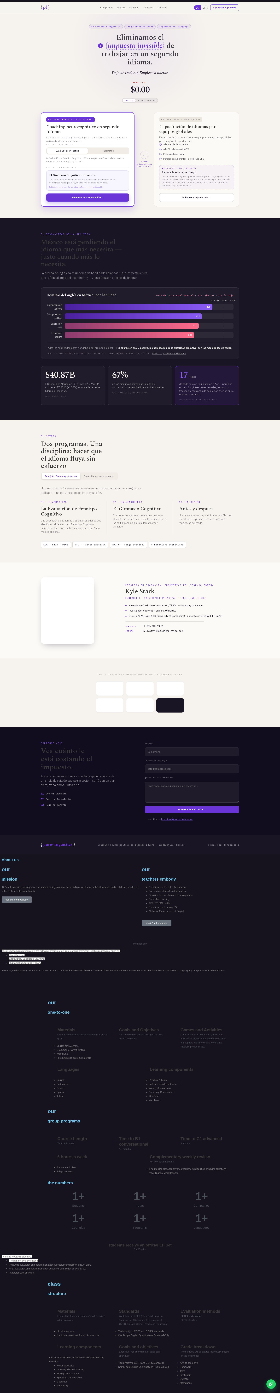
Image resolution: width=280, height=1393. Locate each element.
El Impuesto (106, 7)
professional (22, 891)
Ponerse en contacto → (192, 809)
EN (204, 7)
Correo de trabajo (156, 760)
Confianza (148, 7)
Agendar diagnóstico (224, 7)
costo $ (129, 100)
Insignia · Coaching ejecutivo (61, 476)
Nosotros (134, 7)
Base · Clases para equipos (98, 476)
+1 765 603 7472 (144, 626)
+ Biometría (108, 150)
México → (157, 353)
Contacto (162, 7)
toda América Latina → (174, 353)
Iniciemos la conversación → (87, 197)
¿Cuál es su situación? (159, 777)
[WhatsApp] (271, 1384)
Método (121, 7)
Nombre (149, 743)
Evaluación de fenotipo (67, 150)
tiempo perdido (146, 100)
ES (197, 7)
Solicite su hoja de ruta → (196, 197)
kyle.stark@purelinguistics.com (154, 630)
